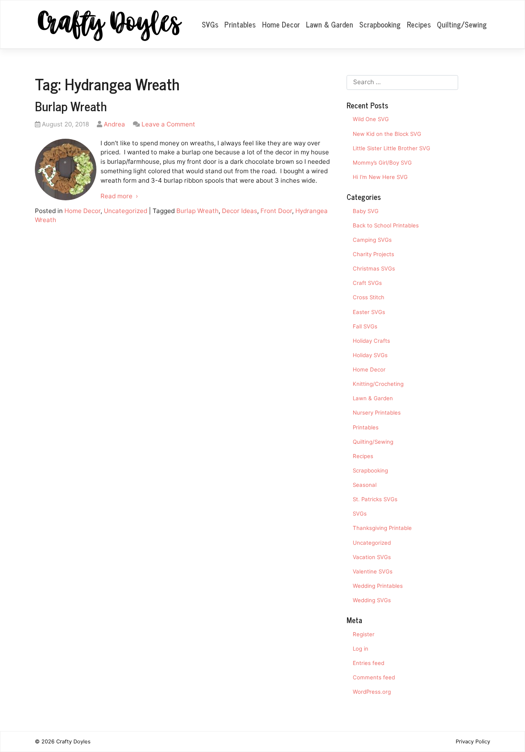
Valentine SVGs (373, 571)
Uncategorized (125, 211)
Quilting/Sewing (462, 24)
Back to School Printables (386, 225)
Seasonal (365, 484)
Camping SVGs (372, 239)
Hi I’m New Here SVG (380, 177)
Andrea (114, 124)
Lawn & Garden (329, 24)
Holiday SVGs (370, 355)
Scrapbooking (380, 24)
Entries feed (368, 663)
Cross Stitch (368, 297)
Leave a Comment (168, 124)
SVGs (210, 24)
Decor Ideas (239, 211)
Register (363, 634)
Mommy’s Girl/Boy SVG (382, 162)
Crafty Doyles (73, 741)
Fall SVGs (365, 326)
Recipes (419, 24)
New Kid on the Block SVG (387, 134)
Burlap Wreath (71, 106)
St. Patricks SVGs (375, 499)
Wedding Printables (378, 585)
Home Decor (281, 24)
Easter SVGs (369, 312)
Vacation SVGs (372, 557)
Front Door (276, 211)
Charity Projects (373, 254)
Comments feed (374, 677)
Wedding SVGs (372, 600)
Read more (116, 196)
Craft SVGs (367, 283)
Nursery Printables (377, 412)
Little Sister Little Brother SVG (391, 148)
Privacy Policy (473, 741)
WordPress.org (372, 691)
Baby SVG (366, 211)
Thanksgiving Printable (382, 528)
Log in (360, 648)
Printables (240, 24)
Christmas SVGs (374, 268)
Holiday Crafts (371, 340)
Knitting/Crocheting (378, 384)
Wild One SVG (371, 119)
